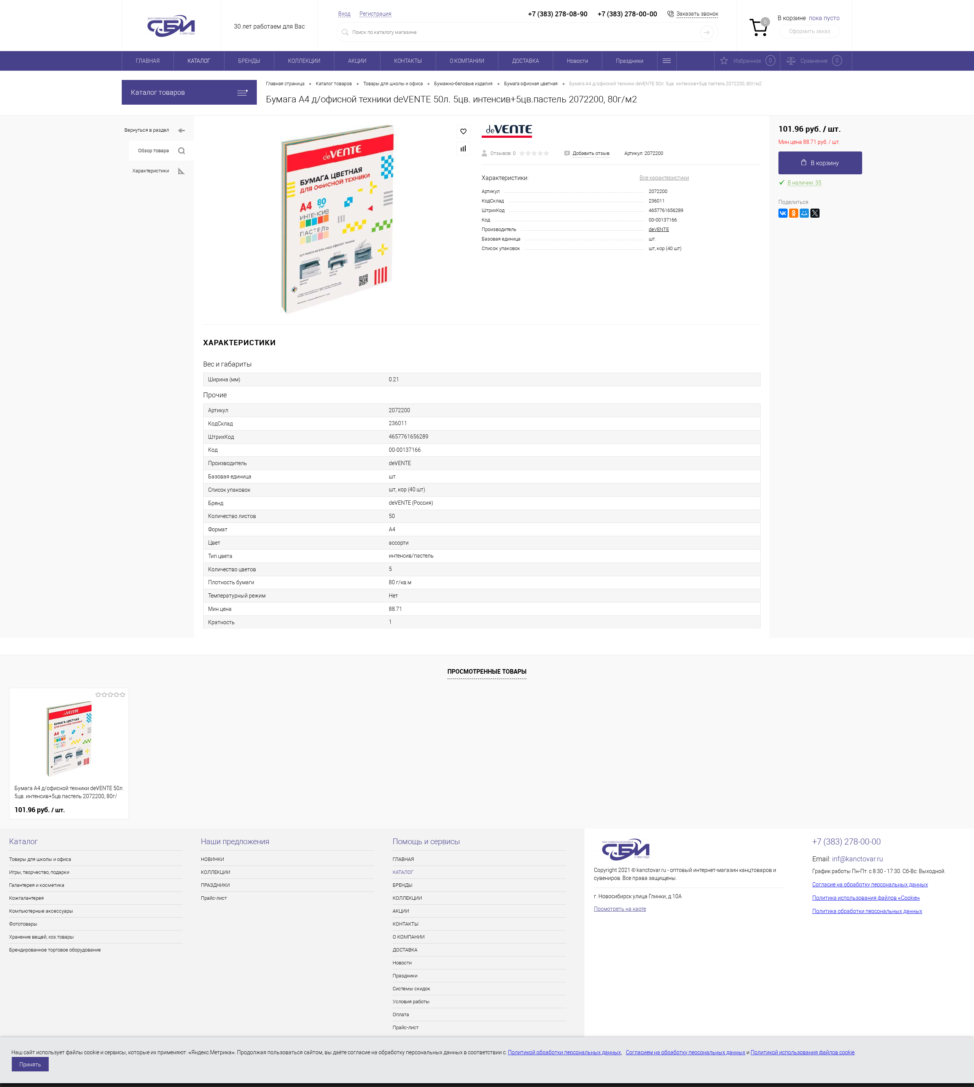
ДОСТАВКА (525, 61)
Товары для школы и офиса (40, 859)
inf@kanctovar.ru (857, 859)
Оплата (401, 1014)
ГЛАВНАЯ (148, 61)
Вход (344, 14)
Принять (30, 1064)
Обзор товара (153, 150)
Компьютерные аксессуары (41, 911)
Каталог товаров (158, 92)
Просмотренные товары (487, 671)
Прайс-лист (214, 898)
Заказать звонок (697, 14)
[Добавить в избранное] (463, 132)
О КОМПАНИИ (467, 61)
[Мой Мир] (804, 213)
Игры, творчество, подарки (39, 872)
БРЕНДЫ (249, 61)
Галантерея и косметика (36, 885)
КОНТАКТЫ (408, 61)
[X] (815, 213)
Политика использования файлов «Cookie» (866, 898)
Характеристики (150, 171)
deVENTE (659, 229)
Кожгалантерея (26, 898)
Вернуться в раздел (146, 130)
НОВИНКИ (212, 859)
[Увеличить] (338, 220)
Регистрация (376, 14)
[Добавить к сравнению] (463, 148)
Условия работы (411, 1001)
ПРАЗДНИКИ (215, 885)
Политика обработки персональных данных (867, 911)
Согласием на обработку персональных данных (685, 1052)
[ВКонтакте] (783, 213)
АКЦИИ (357, 61)
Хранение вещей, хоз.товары (41, 937)
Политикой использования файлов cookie (803, 1052)
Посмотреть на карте (620, 909)
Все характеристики (664, 178)
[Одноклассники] (793, 213)
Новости (577, 61)
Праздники (629, 61)
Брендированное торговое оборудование (55, 950)
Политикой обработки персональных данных (564, 1052)
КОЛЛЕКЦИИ (304, 61)
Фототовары (23, 924)
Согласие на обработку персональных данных (870, 884)
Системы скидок (411, 988)
